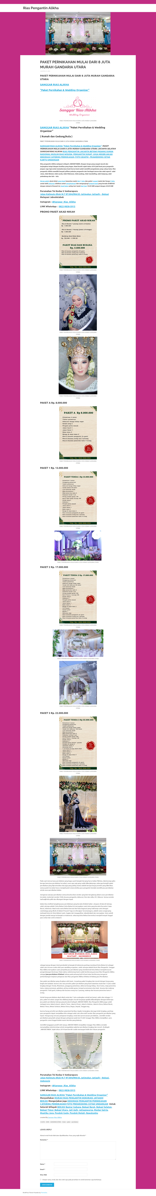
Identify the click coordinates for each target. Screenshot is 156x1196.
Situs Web (43, 1175)
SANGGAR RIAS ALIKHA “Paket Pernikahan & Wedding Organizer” (71, 146)
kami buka (64, 186)
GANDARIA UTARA (55, 1122)
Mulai (64, 1122)
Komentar (44, 1140)
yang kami (61, 181)
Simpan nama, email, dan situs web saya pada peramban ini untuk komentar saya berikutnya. (71, 1179)
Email (42, 1169)
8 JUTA (43, 1122)
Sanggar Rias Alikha (55, 1117)
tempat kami (93, 184)
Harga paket (44, 181)
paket (68, 1122)
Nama (42, 1164)
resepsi (95, 181)
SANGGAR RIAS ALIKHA (54, 84)
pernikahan (75, 1122)
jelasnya (52, 184)
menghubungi (71, 184)
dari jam (84, 186)
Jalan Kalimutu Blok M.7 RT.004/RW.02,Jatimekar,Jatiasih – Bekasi (74, 194)
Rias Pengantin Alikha (41, 8)
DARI (47, 1122)
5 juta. (112, 181)
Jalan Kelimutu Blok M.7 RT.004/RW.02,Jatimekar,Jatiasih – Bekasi (74, 1077)
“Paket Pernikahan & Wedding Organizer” (64, 90)
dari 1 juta (81, 181)
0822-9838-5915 (67, 206)
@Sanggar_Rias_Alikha (64, 201)
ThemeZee (44, 1192)
